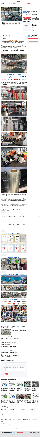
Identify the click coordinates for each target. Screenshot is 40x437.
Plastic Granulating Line (32, 409)
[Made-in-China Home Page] (20, 1)
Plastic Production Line (4, 419)
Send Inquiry (27, 17)
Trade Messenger (13, 432)
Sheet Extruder (3, 421)
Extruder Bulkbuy (23, 428)
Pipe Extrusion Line (3, 410)
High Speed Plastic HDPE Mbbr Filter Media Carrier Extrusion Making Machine (35, 389)
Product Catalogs (12, 407)
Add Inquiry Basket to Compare (11, 25)
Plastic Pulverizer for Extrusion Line (10, 350)
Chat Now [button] (36, 17)
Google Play (7, 432)
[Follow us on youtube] (36, 432)
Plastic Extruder (20, 5)
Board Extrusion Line (3, 409)
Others (11, 412)
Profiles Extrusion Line (22, 409)
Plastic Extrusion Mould (4, 349)
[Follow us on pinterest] (37, 432)
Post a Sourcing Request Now (9, 375)
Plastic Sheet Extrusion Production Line (25, 426)
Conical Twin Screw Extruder (26, 419)
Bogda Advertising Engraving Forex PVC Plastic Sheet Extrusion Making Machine (12, 389)
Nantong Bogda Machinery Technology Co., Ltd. (31, 11)
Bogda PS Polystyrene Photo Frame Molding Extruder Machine (4, 389)
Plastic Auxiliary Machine (4, 412)
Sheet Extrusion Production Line (15, 426)
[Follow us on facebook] (33, 432)
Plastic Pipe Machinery (11, 419)
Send (6, 373)
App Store (2, 432)
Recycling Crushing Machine (33, 410)
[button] (1, 1)
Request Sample (37, 19)
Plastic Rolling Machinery (19, 419)
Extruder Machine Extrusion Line (5, 426)
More (1, 430)
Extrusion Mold (22, 410)
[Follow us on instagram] (35, 432)
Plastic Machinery (16, 5)
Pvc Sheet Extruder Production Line (15, 428)
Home (1, 5)
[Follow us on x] (34, 432)
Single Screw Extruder (34, 419)
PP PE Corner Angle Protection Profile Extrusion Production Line (19, 389)
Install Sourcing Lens (20, 432)
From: (4, 363)
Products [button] (8, 3)
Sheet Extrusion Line (12, 409)
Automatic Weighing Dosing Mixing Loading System (14, 349)
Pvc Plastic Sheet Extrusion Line (5, 428)
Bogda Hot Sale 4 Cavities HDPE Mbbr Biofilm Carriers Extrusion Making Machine (27, 389)
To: (4, 365)
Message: (4, 367)
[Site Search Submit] (29, 3)
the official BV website (19, 326)
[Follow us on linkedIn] (38, 432)
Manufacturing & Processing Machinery (8, 5)
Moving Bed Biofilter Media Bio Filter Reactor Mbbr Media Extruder (27, 401)
